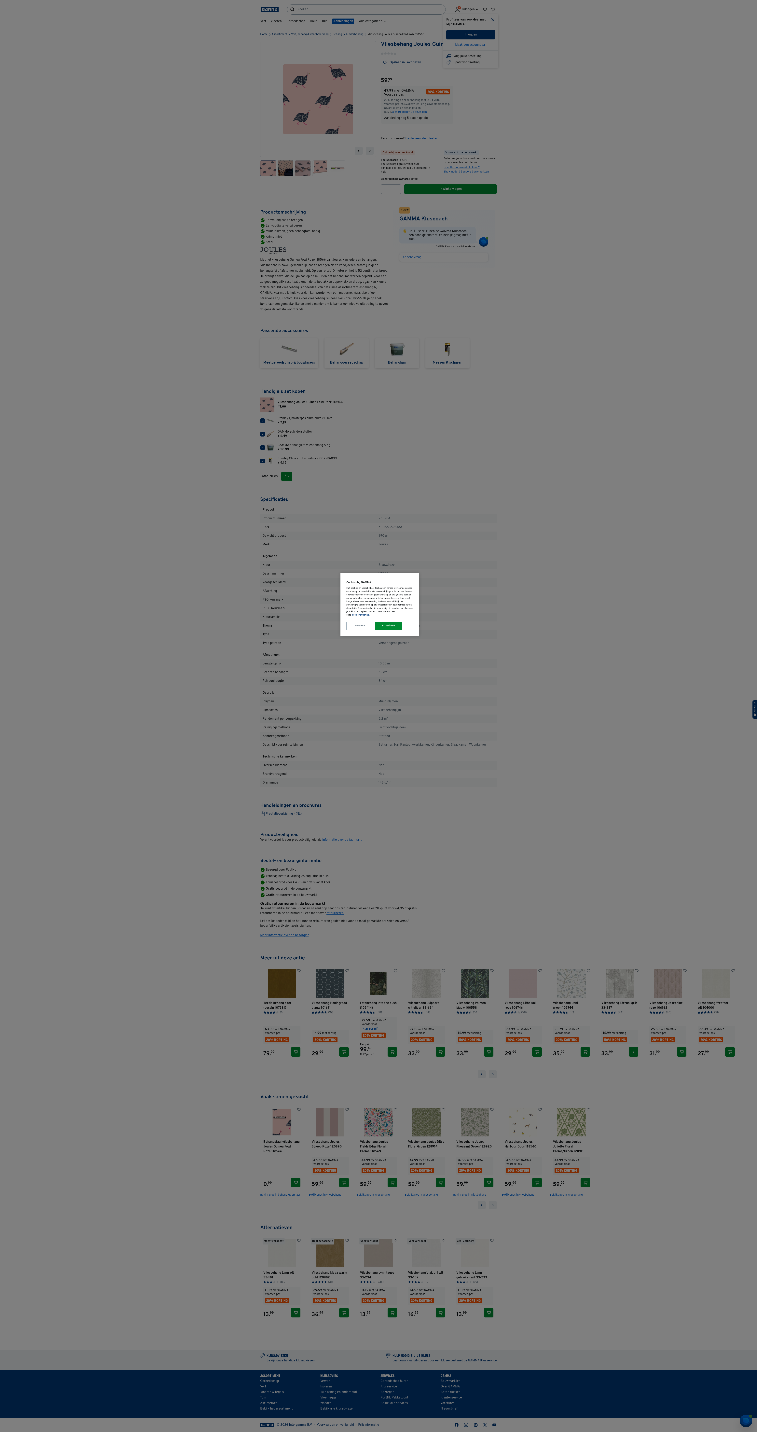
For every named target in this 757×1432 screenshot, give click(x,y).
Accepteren (388, 625)
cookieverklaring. (361, 615)
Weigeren (359, 625)
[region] (379, 604)
